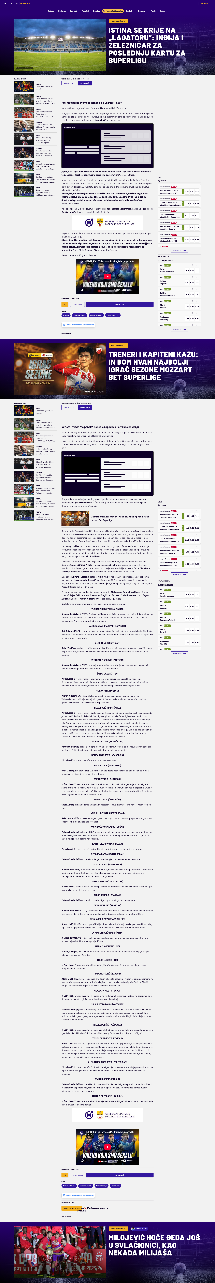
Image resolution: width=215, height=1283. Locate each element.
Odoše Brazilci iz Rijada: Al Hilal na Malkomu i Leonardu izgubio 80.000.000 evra (45, 140)
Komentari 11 (68, 83)
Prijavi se (204, 4)
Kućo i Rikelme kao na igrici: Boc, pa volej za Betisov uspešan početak (45, 100)
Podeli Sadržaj (117, 21)
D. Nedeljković (141, 1228)
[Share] (64, 304)
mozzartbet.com (179, 250)
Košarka (39, 122)
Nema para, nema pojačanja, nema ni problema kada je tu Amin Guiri (45, 192)
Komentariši (84, 83)
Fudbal (38, 84)
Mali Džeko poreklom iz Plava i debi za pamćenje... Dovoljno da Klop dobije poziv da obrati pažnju (45, 114)
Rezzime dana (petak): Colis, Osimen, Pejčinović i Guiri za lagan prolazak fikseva (45, 179)
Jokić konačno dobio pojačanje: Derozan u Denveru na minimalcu (44, 153)
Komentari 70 (69, 407)
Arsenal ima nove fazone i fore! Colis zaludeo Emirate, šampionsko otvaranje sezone (46, 166)
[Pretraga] (195, 3)
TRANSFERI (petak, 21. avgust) (44, 87)
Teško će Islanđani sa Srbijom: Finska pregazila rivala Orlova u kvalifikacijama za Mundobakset (45, 127)
